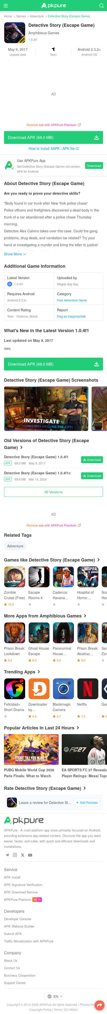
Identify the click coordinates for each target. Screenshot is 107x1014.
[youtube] (30, 855)
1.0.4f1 (18, 284)
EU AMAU (71, 1009)
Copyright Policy (40, 1009)
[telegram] (7, 855)
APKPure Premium (17, 899)
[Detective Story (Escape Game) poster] (46, 408)
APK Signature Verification (23, 884)
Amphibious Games (43, 32)
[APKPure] (53, 6)
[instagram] (15, 855)
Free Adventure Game (72, 300)
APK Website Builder (19, 926)
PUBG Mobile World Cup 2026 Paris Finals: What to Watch (29, 772)
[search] (101, 5)
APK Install (12, 877)
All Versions (54, 491)
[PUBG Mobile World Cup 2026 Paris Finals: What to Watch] (31, 749)
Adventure (37, 16)
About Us (10, 960)
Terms (58, 1009)
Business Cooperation (20, 975)
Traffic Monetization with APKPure (28, 941)
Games (21, 16)
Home (8, 16)
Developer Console (17, 918)
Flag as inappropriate (71, 316)
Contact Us (12, 967)
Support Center (15, 982)
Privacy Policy (89, 1004)
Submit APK (13, 933)
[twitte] (22, 855)
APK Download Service (21, 892)
